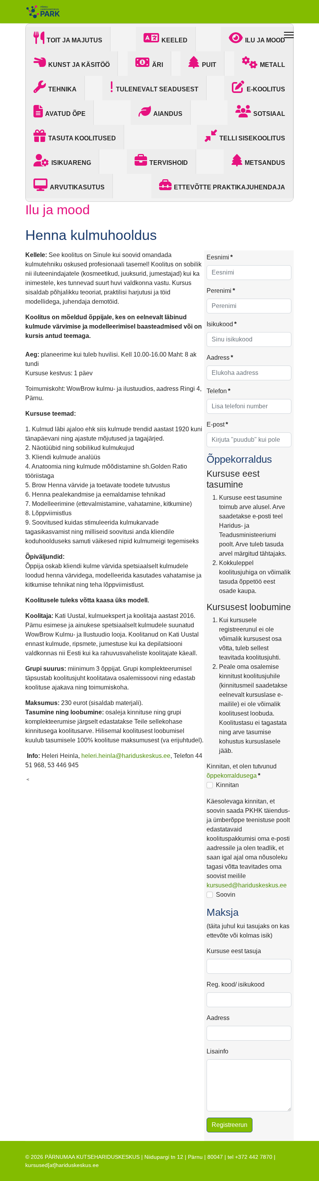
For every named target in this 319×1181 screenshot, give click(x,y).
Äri (157, 64)
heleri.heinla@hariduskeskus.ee (125, 755)
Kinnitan (227, 785)
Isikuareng (71, 162)
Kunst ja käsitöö (79, 64)
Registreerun (229, 1125)
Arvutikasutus (77, 187)
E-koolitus (266, 89)
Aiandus (167, 113)
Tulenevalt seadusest (157, 89)
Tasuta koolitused (82, 138)
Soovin (225, 894)
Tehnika (62, 89)
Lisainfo (217, 1051)
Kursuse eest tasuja (234, 951)
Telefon (218, 391)
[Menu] (289, 35)
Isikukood (222, 324)
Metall (272, 64)
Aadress (220, 357)
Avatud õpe (65, 113)
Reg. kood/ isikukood (236, 984)
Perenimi (221, 290)
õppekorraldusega (232, 775)
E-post (217, 424)
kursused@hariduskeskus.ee (247, 885)
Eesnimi (220, 257)
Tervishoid (168, 162)
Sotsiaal (269, 113)
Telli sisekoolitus (252, 138)
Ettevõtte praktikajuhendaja (229, 187)
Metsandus (265, 162)
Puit (209, 64)
